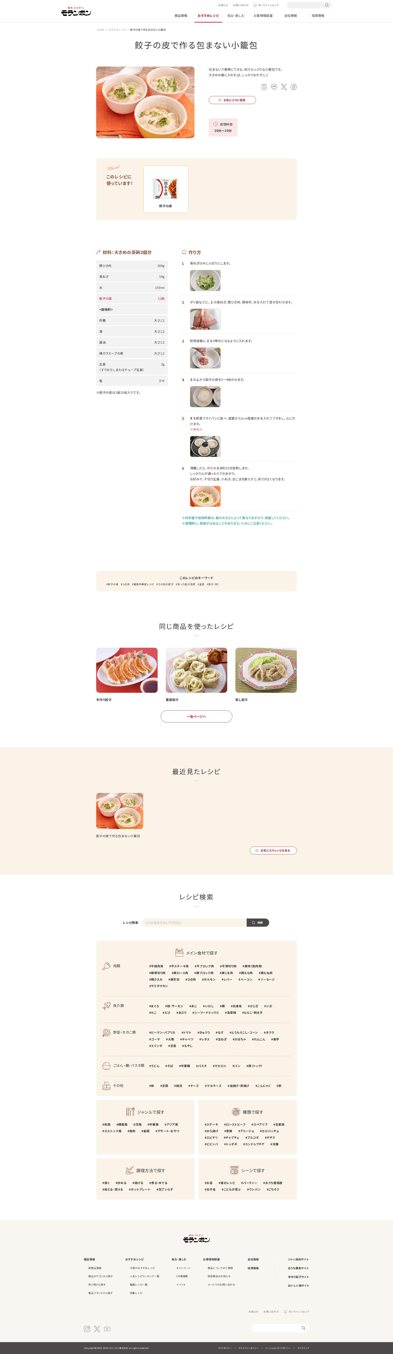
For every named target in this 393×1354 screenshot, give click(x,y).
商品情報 (181, 15)
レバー (228, 979)
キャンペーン (183, 1268)
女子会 (211, 1189)
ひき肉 (126, 584)
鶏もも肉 (247, 973)
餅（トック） (255, 1066)
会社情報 (290, 15)
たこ (154, 1012)
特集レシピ (136, 1293)
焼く (107, 1183)
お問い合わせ (241, 5)
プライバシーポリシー (248, 1347)
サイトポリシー (225, 1347)
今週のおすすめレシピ (142, 1268)
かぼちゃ (240, 1039)
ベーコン (246, 979)
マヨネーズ (214, 1086)
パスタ (202, 1066)
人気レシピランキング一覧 (144, 1276)
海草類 (231, 1012)
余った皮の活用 (186, 584)
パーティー (250, 1183)
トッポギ (231, 1144)
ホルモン (210, 979)
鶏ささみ (156, 979)
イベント (181, 1284)
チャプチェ (232, 1137)
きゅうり (205, 1032)
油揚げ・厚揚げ (239, 1086)
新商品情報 (95, 1268)
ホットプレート (140, 1189)
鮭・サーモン (175, 1006)
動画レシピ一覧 (139, 1284)
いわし (209, 1006)
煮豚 (229, 1131)
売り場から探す (97, 1284)
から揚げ (212, 1131)
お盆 (210, 1183)
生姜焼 (280, 1124)
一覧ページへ (196, 716)
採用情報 (318, 15)
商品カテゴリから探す (100, 1276)
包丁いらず (166, 1189)
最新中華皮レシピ (144, 584)
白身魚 (237, 1006)
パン (237, 1066)
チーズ (194, 1086)
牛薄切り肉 (229, 966)
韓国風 (122, 1124)
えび (167, 1012)
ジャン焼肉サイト (298, 1259)
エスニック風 (112, 1131)
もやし (188, 1046)
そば (170, 1066)
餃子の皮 (113, 584)
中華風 (153, 1124)
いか (269, 1006)
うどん (155, 1066)
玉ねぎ (222, 1039)
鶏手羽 (175, 979)
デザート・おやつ (168, 1131)
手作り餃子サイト (298, 1277)
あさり (182, 1012)
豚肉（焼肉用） (254, 966)
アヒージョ (247, 1131)
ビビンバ (212, 1144)
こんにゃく (264, 1086)
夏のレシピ (228, 1183)
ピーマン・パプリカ (163, 1032)
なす (221, 1032)
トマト (187, 1032)
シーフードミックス (206, 1012)
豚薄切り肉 (158, 973)
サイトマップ (303, 1347)
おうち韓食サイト (298, 1268)
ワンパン (255, 1189)
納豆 (179, 1086)
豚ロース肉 (181, 973)
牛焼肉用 (157, 966)
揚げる (138, 1183)
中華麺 (185, 1066)
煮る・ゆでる (159, 1183)
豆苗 (173, 1046)
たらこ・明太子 (253, 1012)
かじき (254, 1006)
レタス (205, 1039)
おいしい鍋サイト (298, 1285)
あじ (194, 1006)
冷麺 (275, 1144)
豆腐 (165, 1086)
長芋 (276, 1039)
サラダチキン (159, 986)
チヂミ (271, 1137)
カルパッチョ (270, 1131)
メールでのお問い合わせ (221, 1284)
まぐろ (155, 1006)
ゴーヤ (155, 1039)
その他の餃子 (165, 584)
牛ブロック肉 (205, 966)
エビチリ (212, 1137)
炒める (121, 1183)
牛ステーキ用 (180, 966)
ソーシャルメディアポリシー (278, 1347)
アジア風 (172, 1124)
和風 (107, 1124)
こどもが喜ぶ (232, 1189)
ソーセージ (267, 979)
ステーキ (212, 1124)
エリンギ (156, 1046)
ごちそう (274, 1189)
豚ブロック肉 (204, 973)
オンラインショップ (268, 5)
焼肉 (132, 1131)
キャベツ (187, 1039)
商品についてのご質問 (220, 1268)
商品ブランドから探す (100, 1293)
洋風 (138, 1124)
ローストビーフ (235, 1124)
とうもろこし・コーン (245, 1032)
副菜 (146, 1131)
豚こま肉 (227, 973)
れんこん (259, 1039)
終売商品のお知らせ (219, 1276)
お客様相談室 (263, 15)
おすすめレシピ (208, 15)
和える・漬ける (113, 1189)
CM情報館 (182, 1276)
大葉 (171, 1039)
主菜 (201, 584)
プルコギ (253, 1137)
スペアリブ (261, 1124)
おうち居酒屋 (273, 1183)
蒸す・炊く (213, 584)
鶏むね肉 (267, 973)
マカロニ (220, 1066)
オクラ (270, 1032)
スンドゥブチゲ (254, 1144)
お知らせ (223, 5)
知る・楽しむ (235, 15)
